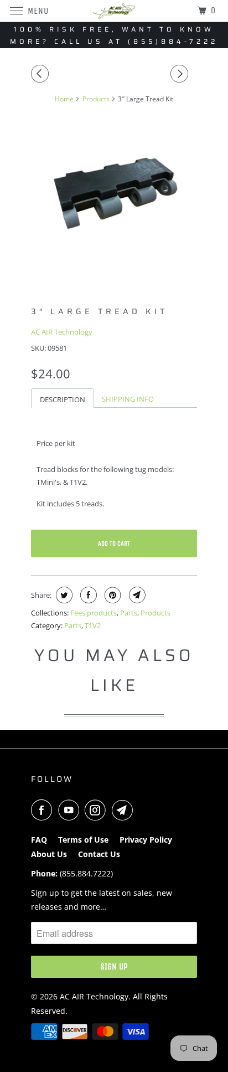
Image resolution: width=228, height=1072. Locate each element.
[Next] (180, 74)
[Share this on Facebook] (87, 595)
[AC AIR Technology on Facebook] (43, 809)
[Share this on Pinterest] (111, 595)
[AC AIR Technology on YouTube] (71, 809)
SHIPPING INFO (128, 399)
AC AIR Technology (61, 332)
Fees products (93, 613)
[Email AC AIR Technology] (124, 809)
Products (155, 613)
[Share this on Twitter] (62, 595)
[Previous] (41, 74)
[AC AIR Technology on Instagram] (97, 809)
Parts (128, 613)
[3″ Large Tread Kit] (114, 195)
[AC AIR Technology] (114, 11)
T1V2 (93, 625)
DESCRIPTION (62, 399)
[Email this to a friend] (136, 595)
